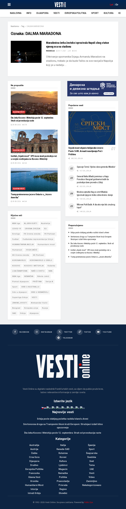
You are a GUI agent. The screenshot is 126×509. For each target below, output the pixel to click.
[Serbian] (77, 408)
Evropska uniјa (31, 308)
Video (92, 477)
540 (75, 51)
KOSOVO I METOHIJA (34, 266)
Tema (92, 465)
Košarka (51, 266)
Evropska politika (75, 13)
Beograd (16, 308)
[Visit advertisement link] (91, 88)
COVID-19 (16, 229)
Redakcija (50, 51)
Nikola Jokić (43, 276)
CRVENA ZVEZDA (32, 229)
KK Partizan (38, 255)
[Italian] (69, 408)
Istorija (34, 489)
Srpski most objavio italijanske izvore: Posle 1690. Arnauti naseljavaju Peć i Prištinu (86, 151)
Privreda (63, 485)
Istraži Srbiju (34, 493)
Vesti (56, 13)
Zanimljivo (91, 481)
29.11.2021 (62, 51)
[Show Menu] (9, 4)
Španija (91, 445)
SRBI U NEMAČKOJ (39, 292)
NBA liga (16, 276)
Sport (95, 13)
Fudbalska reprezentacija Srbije (38, 239)
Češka (34, 453)
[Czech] (42, 408)
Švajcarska (91, 453)
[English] (49, 408)
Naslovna (15, 13)
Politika (63, 477)
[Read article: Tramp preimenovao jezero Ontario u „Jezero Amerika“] (34, 179)
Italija (63, 445)
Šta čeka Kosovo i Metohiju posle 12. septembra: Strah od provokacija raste (62, 433)
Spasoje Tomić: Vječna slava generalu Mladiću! (96, 167)
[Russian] (73, 408)
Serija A (49, 282)
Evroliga (16, 234)
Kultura (108, 13)
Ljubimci (63, 465)
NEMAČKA (28, 276)
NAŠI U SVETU (38, 271)
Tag (22, 26)
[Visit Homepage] (60, 5)
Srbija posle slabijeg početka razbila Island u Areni (90, 232)
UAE (92, 469)
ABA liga (16, 223)
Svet (91, 461)
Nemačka (63, 473)
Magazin (63, 469)
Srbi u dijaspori (19, 292)
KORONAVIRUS (19, 260)
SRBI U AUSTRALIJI (30, 287)
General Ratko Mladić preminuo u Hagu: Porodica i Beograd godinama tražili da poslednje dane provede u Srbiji (93, 179)
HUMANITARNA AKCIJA (23, 244)
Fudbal (15, 239)
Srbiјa (23, 313)
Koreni (63, 457)
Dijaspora (42, 13)
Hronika (34, 481)
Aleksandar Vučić (39, 303)
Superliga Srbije (20, 297)
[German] (58, 408)
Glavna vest (18, 112)
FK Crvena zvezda (32, 234)
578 (25, 125)
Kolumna (63, 453)
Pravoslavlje (63, 481)
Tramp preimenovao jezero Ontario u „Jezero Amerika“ (91, 257)
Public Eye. (88, 502)
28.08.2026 (16, 125)
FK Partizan (49, 234)
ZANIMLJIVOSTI (19, 303)
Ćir (116, 5)
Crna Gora (34, 457)
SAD (14, 313)
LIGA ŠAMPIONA (19, 271)
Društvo (34, 465)
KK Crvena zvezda (20, 255)
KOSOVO (16, 266)
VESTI (34, 297)
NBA (50, 271)
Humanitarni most (46, 244)
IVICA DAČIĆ (31, 250)
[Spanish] (82, 408)
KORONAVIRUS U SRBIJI (41, 260)
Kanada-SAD (63, 449)
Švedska (91, 457)
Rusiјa (45, 308)
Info (28, 13)
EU (45, 229)
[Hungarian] (64, 408)
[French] (54, 408)
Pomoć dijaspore (20, 282)
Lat (111, 5)
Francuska (34, 473)
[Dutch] (45, 408)
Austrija (34, 449)
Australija (45, 223)
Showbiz (63, 493)
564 (25, 163)
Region (63, 489)
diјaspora (34, 313)
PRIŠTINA (37, 282)
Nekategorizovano (91, 485)
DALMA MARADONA (35, 26)
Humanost (17, 250)
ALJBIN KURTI (30, 223)
